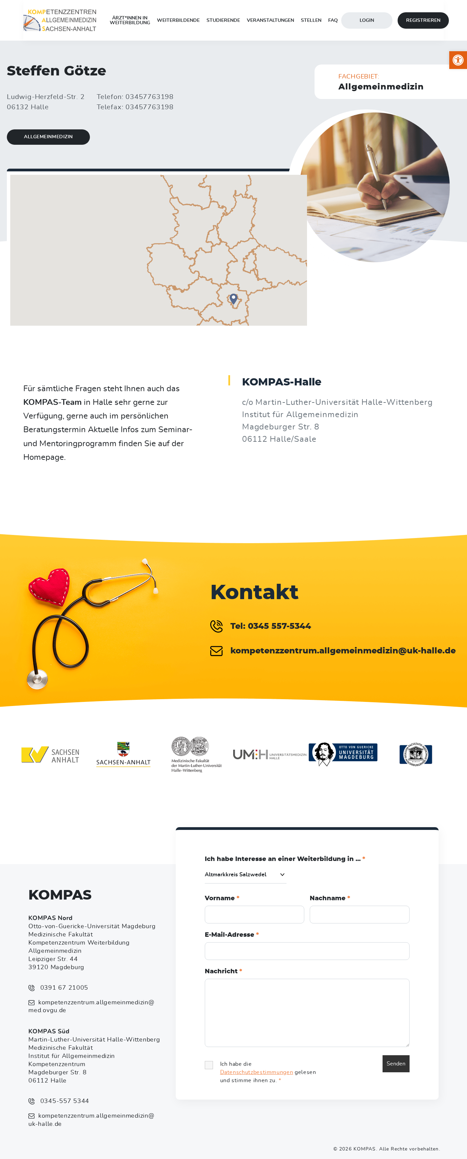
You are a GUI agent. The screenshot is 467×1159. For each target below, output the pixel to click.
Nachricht (223, 972)
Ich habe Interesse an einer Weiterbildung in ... (285, 859)
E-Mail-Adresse (232, 935)
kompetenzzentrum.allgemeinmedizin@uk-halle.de (91, 1120)
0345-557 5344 (63, 1101)
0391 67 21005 (63, 988)
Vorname (222, 898)
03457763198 (149, 97)
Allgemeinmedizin (48, 137)
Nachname (330, 898)
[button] (458, 60)
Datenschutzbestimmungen (256, 1072)
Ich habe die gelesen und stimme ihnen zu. (268, 1072)
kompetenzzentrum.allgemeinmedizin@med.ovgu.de (91, 1007)
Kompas (60, 895)
